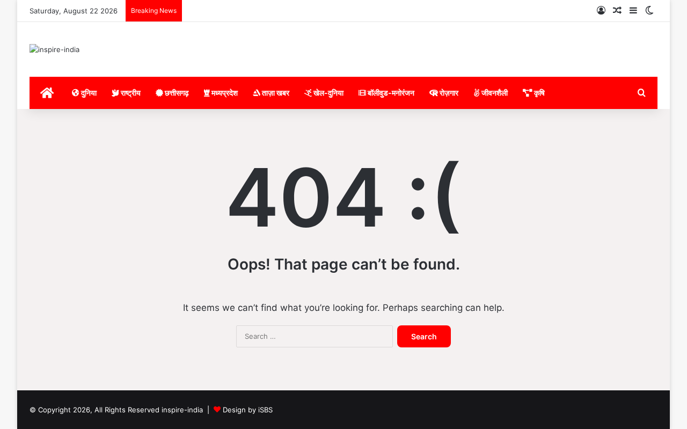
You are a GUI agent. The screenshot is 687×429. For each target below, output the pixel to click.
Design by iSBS (248, 409)
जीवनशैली (494, 92)
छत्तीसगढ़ (176, 92)
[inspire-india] (54, 49)
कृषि (538, 92)
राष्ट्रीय (130, 92)
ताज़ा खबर (274, 92)
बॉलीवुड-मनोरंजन (390, 92)
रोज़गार (448, 92)
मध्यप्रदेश (224, 92)
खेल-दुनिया (328, 92)
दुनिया (88, 92)
